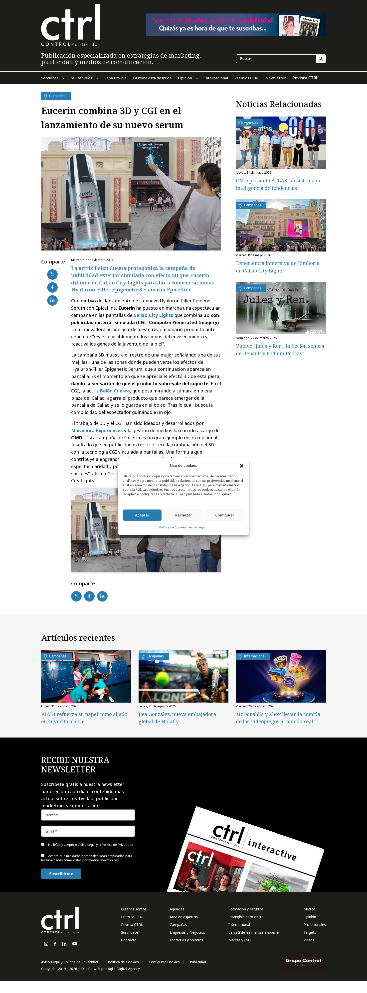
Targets (310, 932)
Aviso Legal (197, 527)
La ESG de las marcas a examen (254, 932)
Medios (310, 909)
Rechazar (183, 515)
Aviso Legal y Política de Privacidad (69, 962)
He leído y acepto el (90, 844)
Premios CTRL (132, 916)
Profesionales (315, 924)
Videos (309, 940)
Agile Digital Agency (124, 968)
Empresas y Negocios (187, 932)
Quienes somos (134, 909)
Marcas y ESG (239, 940)
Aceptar (142, 515)
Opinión (310, 916)
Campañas (178, 924)
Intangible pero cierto (246, 916)
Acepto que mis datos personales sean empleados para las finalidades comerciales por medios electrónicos (86, 858)
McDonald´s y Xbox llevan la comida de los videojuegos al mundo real (278, 718)
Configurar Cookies (164, 962)
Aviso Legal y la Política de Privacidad (105, 844)
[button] (241, 465)
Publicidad (198, 962)
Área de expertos (184, 916)
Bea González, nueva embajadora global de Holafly (177, 718)
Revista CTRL (132, 924)
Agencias (177, 909)
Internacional (239, 924)
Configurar (224, 515)
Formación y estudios (246, 909)
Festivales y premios (186, 940)
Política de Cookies (172, 527)
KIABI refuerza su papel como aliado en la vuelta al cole (84, 718)
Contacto (129, 940)
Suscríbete (129, 932)
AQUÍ (203, 485)
